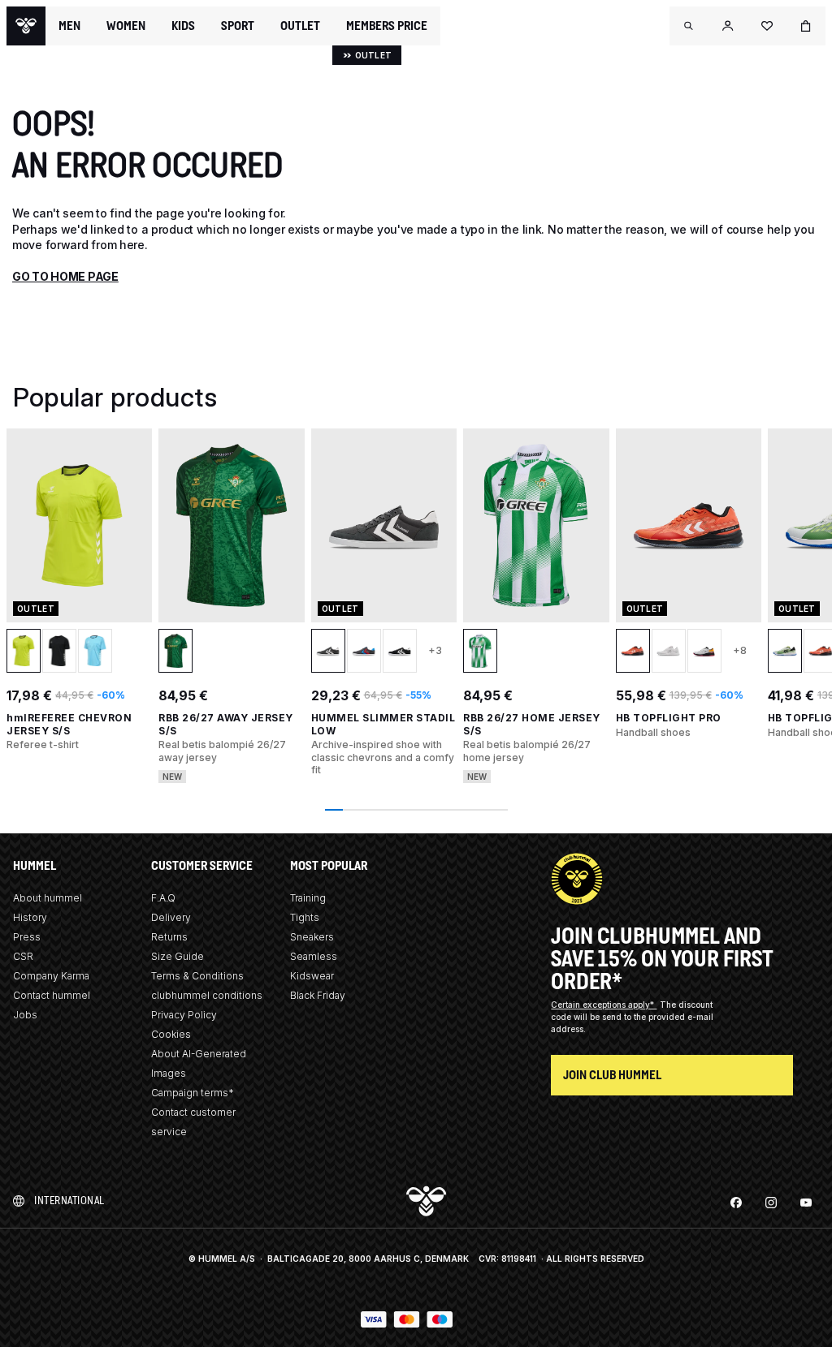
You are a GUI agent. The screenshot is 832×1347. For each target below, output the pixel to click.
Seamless (313, 956)
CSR (23, 956)
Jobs (25, 1015)
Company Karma (51, 976)
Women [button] (125, 25)
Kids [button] (183, 25)
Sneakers (312, 937)
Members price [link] (386, 25)
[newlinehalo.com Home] (26, 25)
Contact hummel (51, 995)
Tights (304, 917)
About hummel (47, 898)
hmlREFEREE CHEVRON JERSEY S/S (69, 724)
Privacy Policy (184, 1015)
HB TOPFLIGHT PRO (669, 718)
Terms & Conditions (197, 976)
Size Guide (177, 956)
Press (27, 937)
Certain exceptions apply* (603, 1004)
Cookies (171, 1034)
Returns (169, 937)
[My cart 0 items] (806, 25)
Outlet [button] (300, 25)
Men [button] (69, 25)
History (30, 917)
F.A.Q (163, 898)
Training (308, 898)
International (69, 1200)
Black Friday (317, 995)
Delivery (171, 917)
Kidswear (312, 976)
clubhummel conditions (206, 995)
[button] (689, 25)
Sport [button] (237, 25)
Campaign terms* (192, 1093)
